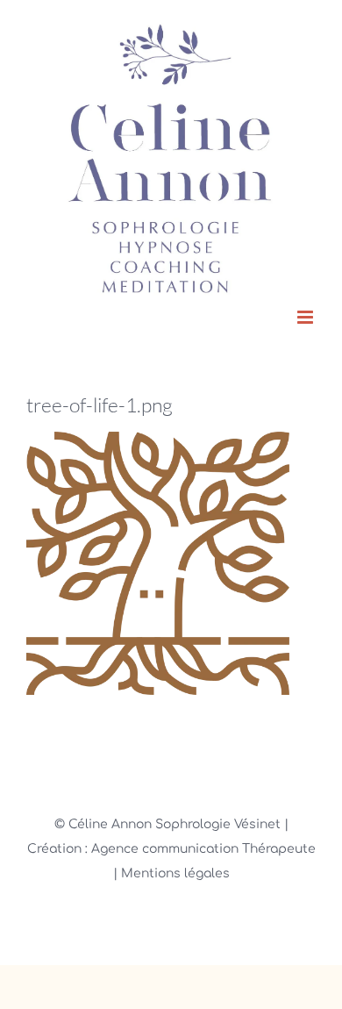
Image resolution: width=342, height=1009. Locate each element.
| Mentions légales (171, 873)
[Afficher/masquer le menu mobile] (306, 317)
